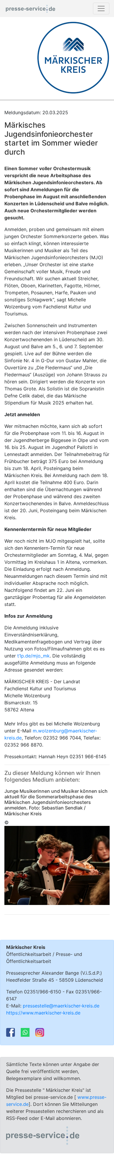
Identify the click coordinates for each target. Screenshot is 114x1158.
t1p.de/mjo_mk (33, 656)
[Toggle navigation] (101, 8)
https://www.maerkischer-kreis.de (43, 1013)
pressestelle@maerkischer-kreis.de (61, 1006)
